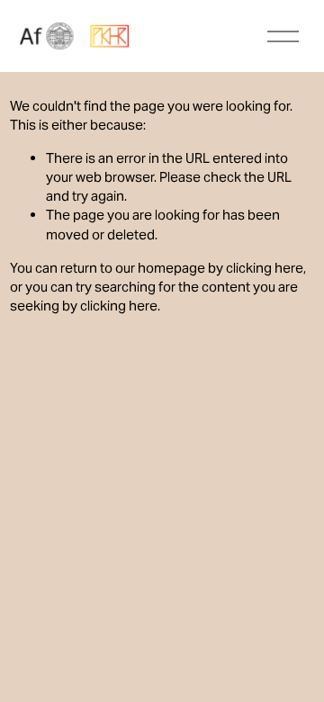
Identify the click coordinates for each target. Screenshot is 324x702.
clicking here (264, 267)
